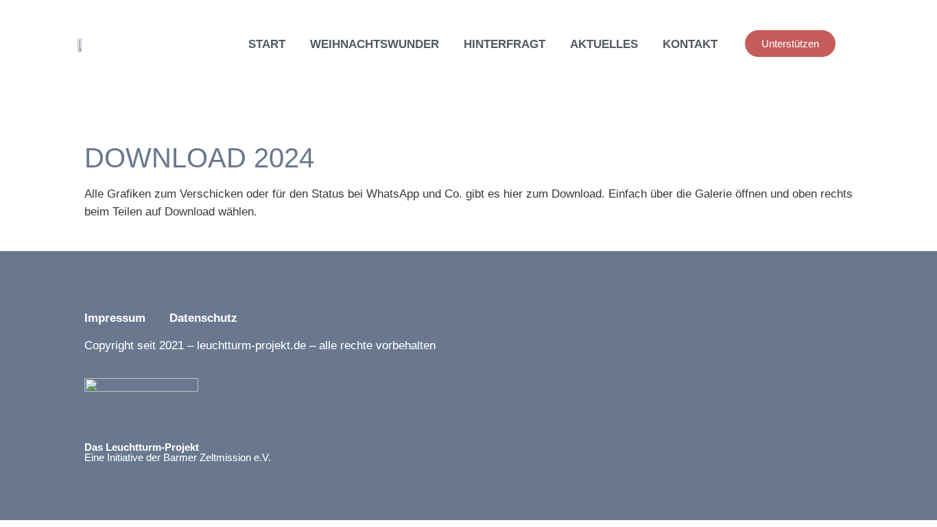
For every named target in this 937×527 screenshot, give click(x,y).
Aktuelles (604, 44)
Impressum (114, 318)
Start (266, 44)
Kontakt (690, 44)
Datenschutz (205, 318)
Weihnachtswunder (374, 44)
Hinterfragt (504, 44)
